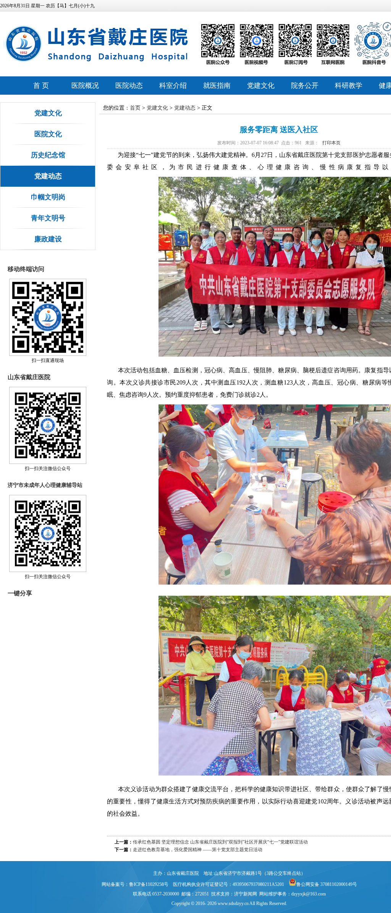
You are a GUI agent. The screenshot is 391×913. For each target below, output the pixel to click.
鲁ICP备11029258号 (148, 884)
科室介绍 (173, 85)
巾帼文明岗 (48, 197)
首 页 (41, 85)
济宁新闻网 (245, 894)
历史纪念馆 (48, 155)
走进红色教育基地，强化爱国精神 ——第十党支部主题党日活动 (197, 849)
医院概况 (85, 85)
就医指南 (217, 85)
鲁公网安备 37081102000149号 (326, 884)
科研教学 (348, 85)
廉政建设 (48, 239)
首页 (135, 108)
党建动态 (48, 176)
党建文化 (261, 85)
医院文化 (48, 134)
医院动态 (129, 85)
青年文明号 (48, 218)
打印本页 (331, 142)
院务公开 (304, 85)
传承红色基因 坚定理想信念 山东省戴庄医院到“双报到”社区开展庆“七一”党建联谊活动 (220, 842)
